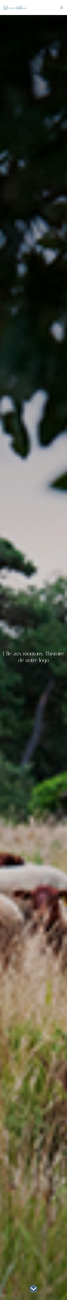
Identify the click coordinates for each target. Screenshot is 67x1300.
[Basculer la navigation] (62, 7)
